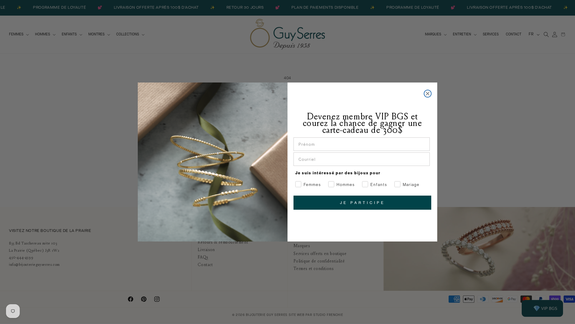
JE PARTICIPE (362, 202)
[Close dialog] (427, 93)
